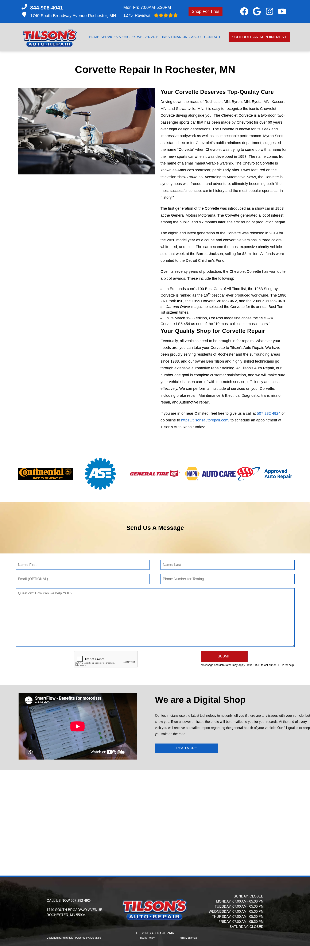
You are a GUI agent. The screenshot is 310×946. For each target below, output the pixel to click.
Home (94, 37)
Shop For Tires (205, 11)
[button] (244, 11)
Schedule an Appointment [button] (259, 37)
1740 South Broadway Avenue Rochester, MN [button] (73, 15)
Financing (180, 37)
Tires (165, 37)
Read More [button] (186, 748)
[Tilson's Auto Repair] (50, 37)
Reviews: (137, 15)
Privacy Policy (147, 937)
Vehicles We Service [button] (139, 37)
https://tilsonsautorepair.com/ (205, 420)
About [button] (197, 37)
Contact (212, 37)
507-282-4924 (268, 413)
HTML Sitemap (188, 937)
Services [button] (109, 37)
